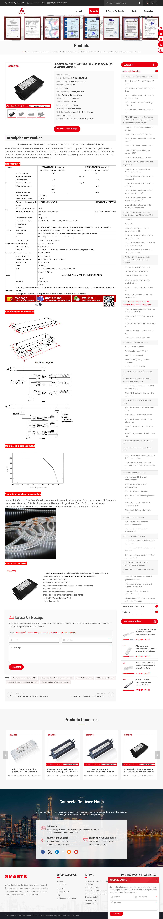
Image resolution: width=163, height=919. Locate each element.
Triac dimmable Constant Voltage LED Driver (139, 89)
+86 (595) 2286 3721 (59, 841)
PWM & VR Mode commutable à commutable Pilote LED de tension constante (136, 260)
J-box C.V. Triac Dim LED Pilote (136, 271)
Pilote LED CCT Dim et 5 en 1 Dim (137, 338)
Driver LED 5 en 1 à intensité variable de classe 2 (140, 140)
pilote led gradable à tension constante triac (136, 478)
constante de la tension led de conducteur (96, 883)
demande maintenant (66, 129)
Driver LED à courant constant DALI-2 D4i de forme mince (139, 251)
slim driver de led (91, 897)
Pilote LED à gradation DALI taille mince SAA (140, 435)
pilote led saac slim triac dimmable (138, 415)
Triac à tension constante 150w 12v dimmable (87, 573)
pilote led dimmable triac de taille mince (137, 401)
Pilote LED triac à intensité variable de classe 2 (139, 128)
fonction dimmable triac (134, 347)
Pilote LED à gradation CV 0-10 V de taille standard (138, 296)
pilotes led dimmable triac (135, 472)
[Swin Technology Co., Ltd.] (21, 11)
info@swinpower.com (58, 3)
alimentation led (91, 900)
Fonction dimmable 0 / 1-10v (136, 351)
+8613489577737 (63, 844)
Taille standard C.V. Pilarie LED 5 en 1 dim (139, 288)
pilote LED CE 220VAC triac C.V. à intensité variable (137, 504)
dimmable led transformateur (96, 891)
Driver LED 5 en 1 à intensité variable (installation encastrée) (138, 192)
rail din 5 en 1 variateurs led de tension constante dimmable (135, 563)
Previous (5, 755)
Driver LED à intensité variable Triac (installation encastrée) (138, 199)
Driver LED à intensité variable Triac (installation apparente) (138, 206)
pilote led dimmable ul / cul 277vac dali (137, 442)
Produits (94, 11)
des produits (61, 885)
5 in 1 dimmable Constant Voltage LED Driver (139, 82)
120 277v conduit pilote (105, 678)
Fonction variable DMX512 (135, 367)
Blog (58, 895)
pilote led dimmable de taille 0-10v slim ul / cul (138, 420)
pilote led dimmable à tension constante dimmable (136, 523)
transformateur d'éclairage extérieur (55, 682)
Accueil (78, 11)
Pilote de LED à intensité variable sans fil (138, 571)
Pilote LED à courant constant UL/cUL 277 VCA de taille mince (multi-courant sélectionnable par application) (138, 120)
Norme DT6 (129, 219)
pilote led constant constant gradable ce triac (139, 497)
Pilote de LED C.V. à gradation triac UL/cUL (138, 511)
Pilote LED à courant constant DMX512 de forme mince (139, 387)
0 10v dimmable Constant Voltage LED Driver (139, 111)
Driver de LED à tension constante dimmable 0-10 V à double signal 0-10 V (140, 465)
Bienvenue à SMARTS (118, 879)
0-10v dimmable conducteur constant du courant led (139, 556)
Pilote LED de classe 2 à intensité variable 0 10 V (137, 151)
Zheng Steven (101, 844)
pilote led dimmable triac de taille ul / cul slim (139, 409)
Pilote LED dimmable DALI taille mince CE (139, 427)
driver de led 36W (91, 904)
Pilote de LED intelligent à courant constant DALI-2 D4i (138, 229)
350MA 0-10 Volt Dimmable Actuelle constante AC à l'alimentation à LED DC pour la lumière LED (145, 682)
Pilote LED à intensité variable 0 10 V (138, 157)
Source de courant (51, 576)
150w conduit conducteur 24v (24, 678)
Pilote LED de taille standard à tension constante (139, 394)
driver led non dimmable (133, 606)
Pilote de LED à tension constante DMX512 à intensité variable (136, 380)
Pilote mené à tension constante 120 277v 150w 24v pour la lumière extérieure (46, 632)
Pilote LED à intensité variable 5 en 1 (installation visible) (138, 170)
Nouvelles (148, 11)
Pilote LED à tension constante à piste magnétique (138, 163)
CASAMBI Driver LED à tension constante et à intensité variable (140, 599)
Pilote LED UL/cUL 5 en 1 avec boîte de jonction (139, 317)
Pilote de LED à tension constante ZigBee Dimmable (137, 592)
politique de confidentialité (67, 898)
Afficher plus (141, 639)
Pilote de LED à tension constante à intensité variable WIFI (138, 585)
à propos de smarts (115, 11)
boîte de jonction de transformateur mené (56, 678)
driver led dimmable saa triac (136, 491)
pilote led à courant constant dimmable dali (136, 530)
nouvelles (60, 888)
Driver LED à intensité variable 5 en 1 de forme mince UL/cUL (140, 310)
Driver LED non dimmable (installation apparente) (139, 177)
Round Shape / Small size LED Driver (138, 76)
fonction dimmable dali (134, 355)
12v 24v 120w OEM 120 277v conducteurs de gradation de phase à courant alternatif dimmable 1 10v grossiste (77, 770)
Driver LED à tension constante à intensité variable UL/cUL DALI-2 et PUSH (138, 213)
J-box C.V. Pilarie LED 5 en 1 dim (137, 267)
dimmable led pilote (92, 887)
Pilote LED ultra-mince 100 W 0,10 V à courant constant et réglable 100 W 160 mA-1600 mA (146, 632)
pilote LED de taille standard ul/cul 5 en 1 (140, 325)
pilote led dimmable (41, 52)
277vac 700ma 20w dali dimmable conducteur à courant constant (145, 665)
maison (60, 882)
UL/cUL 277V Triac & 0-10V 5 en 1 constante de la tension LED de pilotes (137, 303)
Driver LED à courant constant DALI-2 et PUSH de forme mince (140, 244)
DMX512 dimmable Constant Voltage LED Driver (139, 104)
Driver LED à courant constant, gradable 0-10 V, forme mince (140, 456)
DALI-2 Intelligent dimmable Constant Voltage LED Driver (139, 97)
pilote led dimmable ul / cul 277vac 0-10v (137, 449)
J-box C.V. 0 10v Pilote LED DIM (136, 276)
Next (157, 755)
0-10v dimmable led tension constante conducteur (140, 542)
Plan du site (69, 915)
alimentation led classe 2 (53, 500)
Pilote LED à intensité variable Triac (138, 134)
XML (77, 915)
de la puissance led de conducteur (98, 894)
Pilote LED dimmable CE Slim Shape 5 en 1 (139, 332)
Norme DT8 (129, 224)
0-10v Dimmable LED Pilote (135, 536)
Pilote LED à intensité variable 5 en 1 (138, 146)
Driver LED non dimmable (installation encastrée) (139, 185)
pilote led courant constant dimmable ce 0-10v (139, 549)
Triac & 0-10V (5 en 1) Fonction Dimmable (137, 361)
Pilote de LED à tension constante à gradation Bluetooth (138, 578)
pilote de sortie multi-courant (136, 342)
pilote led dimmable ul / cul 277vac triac (137, 373)
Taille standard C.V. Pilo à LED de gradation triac (137, 281)
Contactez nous (145, 16)
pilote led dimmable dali (134, 517)
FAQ (134, 11)
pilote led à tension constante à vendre (22, 682)
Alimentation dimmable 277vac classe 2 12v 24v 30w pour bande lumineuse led (116, 770)
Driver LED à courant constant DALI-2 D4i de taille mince (139, 237)
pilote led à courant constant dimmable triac (136, 485)
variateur (126, 612)
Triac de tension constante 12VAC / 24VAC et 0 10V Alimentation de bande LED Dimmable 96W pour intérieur (146, 649)
